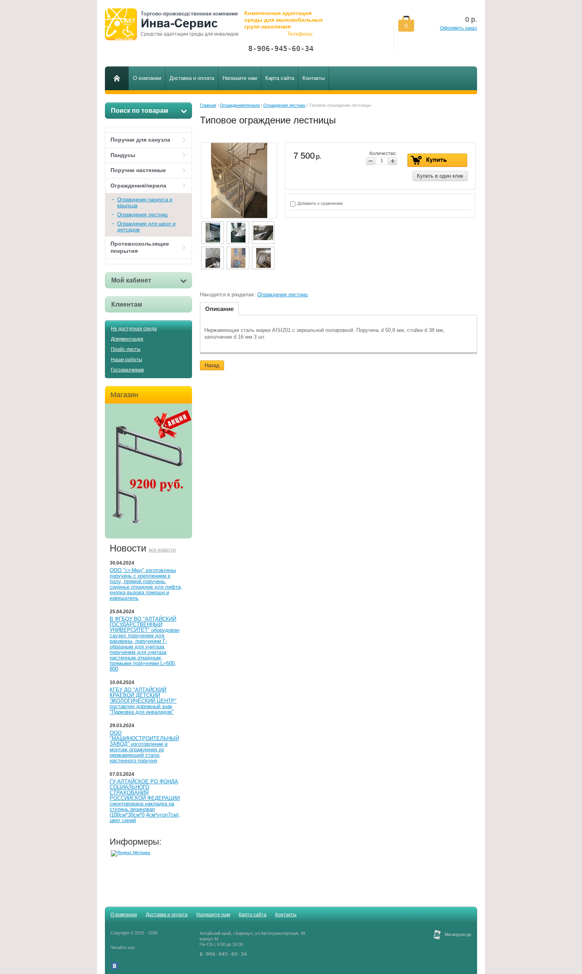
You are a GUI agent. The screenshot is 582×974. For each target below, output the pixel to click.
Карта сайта (252, 914)
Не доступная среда (134, 329)
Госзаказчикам (127, 370)
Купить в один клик (440, 176)
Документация (127, 339)
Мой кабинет (131, 280)
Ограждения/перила (138, 185)
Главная (208, 105)
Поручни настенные (138, 170)
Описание (219, 308)
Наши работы (126, 359)
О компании (123, 914)
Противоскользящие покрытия (139, 247)
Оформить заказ (458, 28)
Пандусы (122, 155)
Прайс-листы (126, 349)
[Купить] (437, 160)
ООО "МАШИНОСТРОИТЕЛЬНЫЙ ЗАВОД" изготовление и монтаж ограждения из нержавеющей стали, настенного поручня (144, 747)
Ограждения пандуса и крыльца (144, 202)
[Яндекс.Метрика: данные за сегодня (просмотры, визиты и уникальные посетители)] (130, 853)
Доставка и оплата (167, 914)
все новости (162, 550)
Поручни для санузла (140, 139)
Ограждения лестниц (142, 215)
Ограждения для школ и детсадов (146, 227)
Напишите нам (213, 914)
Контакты (286, 914)
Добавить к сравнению (319, 203)
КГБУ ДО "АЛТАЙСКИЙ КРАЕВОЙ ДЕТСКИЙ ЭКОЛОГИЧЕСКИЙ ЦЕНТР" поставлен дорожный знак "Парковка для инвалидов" (143, 701)
